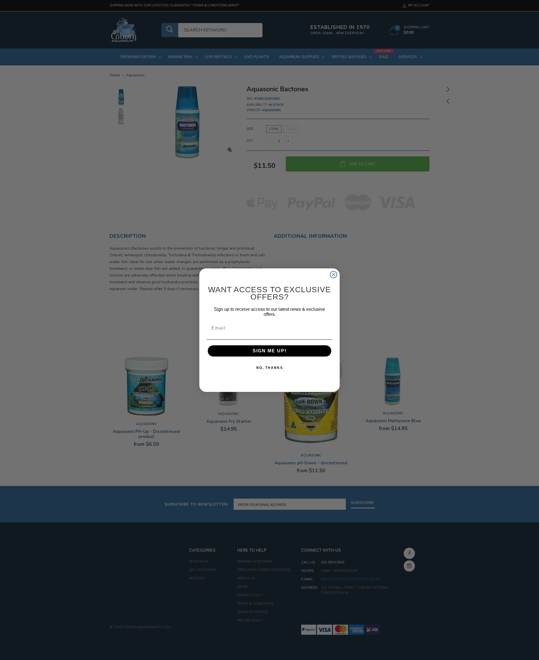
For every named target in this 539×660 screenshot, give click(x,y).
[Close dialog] (333, 274)
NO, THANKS (269, 368)
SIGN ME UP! (270, 350)
